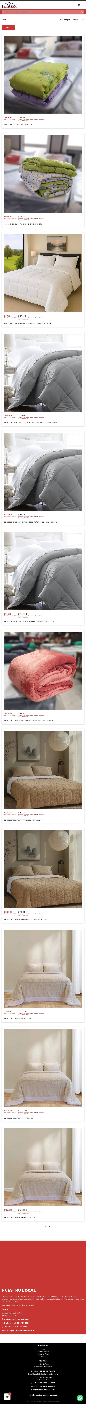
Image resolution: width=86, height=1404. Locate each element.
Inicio (43, 1349)
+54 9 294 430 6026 (20, 1323)
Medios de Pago (43, 1364)
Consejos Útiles (43, 1354)
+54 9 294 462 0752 (19, 1327)
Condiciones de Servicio (43, 1367)
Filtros (7, 27)
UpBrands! (56, 1401)
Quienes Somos (43, 1351)
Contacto (43, 1356)
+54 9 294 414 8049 (20, 1319)
